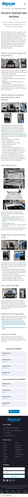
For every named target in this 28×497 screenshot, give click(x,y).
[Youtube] (7, 480)
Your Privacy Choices (19, 454)
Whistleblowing (18, 450)
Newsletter (17, 452)
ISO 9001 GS (18, 456)
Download (5, 456)
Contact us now (14, 411)
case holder (8, 141)
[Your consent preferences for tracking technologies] (2, 494)
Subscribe (14, 476)
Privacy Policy (18, 445)
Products (5, 447)
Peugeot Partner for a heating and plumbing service (13, 322)
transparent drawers (22, 135)
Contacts (5, 459)
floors (16, 75)
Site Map (17, 443)
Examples (5, 450)
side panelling (5, 82)
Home (3, 8)
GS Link (21, 488)
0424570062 (8, 433)
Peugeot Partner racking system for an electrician (13, 321)
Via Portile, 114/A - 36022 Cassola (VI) (13, 430)
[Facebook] (4, 480)
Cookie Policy (18, 447)
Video (4, 461)
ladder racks (5, 220)
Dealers (5, 454)
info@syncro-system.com (10, 435)
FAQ (4, 452)
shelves (2, 130)
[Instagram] (14, 480)
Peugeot (12, 8)
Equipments (7, 8)
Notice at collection (6, 495)
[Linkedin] (11, 480)
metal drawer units (7, 133)
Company (5, 445)
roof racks (4, 217)
